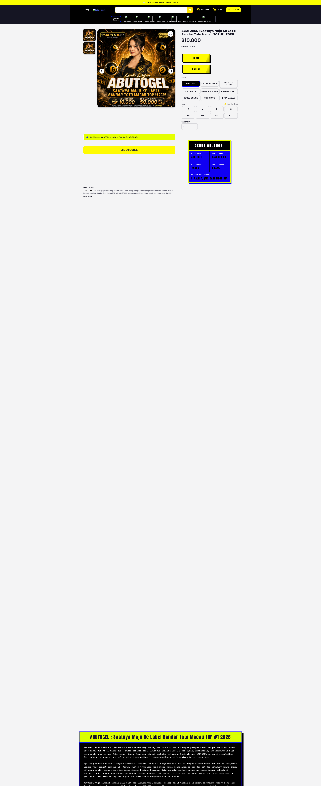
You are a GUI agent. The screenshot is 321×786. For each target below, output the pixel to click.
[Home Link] (99, 10)
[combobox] (151, 10)
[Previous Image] (101, 71)
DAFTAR (196, 69)
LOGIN (196, 58)
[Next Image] (170, 71)
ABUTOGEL (129, 150)
